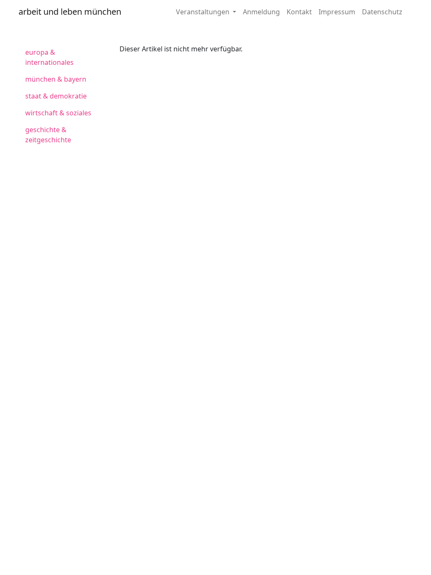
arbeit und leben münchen (70, 11)
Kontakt (299, 11)
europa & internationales (49, 57)
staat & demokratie (56, 96)
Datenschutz (382, 11)
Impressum (337, 11)
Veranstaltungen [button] (203, 11)
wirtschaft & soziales (58, 112)
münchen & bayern (55, 79)
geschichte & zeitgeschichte (48, 134)
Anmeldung (261, 11)
